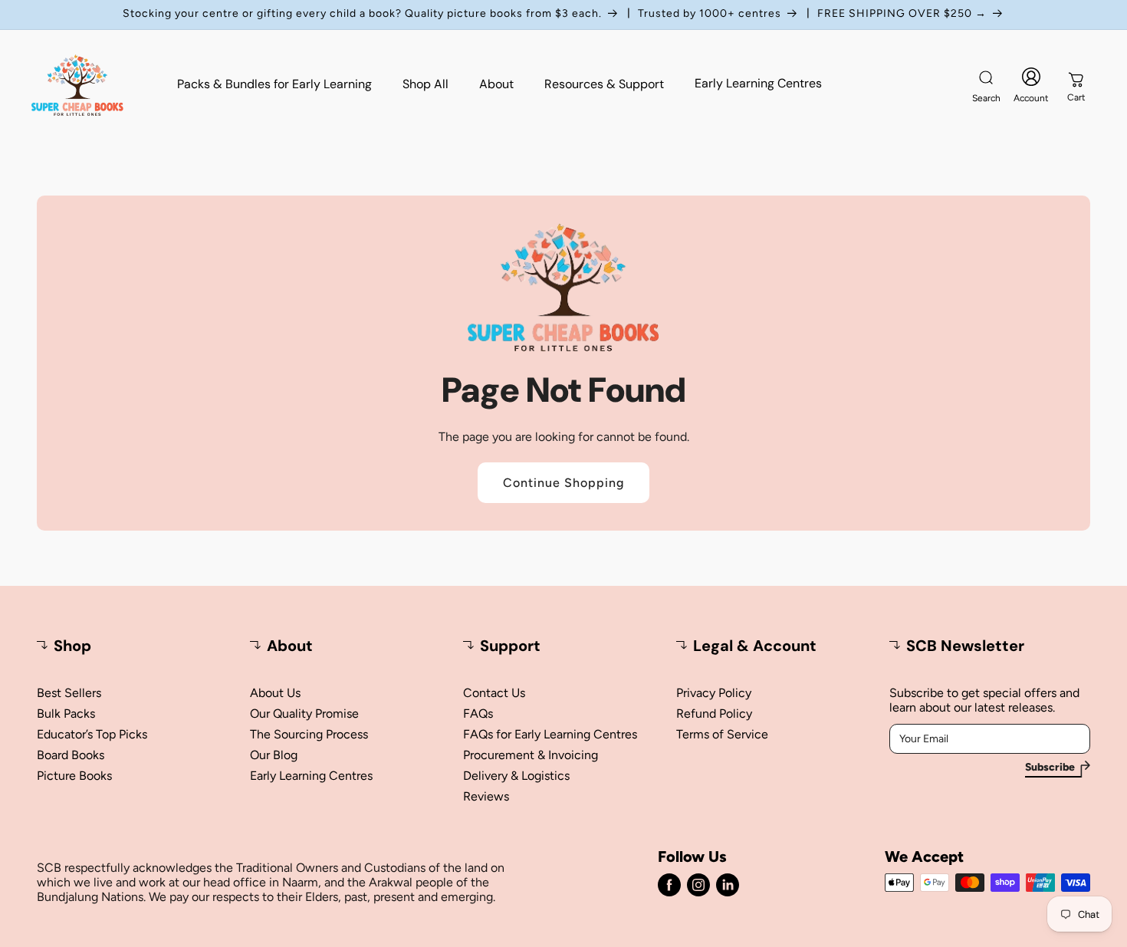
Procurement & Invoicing (530, 755)
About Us (275, 693)
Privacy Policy (713, 693)
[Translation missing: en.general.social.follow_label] (669, 884)
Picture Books (74, 775)
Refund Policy (714, 713)
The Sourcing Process (309, 734)
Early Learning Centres (311, 775)
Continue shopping (563, 482)
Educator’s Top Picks (92, 734)
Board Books (70, 755)
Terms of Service (722, 734)
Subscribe (1050, 767)
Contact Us (494, 693)
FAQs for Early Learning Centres (550, 734)
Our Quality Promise (304, 713)
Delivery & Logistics (516, 775)
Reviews (486, 796)
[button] (986, 85)
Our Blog (273, 755)
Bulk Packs (66, 713)
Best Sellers (69, 693)
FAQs (478, 713)
